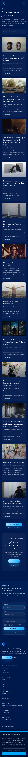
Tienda (3, 679)
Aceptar (14, 754)
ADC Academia (5, 710)
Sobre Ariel (4, 682)
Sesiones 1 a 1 (5, 668)
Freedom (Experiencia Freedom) (10, 708)
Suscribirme (13, 628)
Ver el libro (14, 565)
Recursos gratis (6, 677)
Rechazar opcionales (14, 750)
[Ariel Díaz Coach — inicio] (4, 3)
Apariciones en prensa (7, 691)
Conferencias (5, 675)
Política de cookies (12, 746)
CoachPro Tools (6, 717)
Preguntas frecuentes (7, 689)
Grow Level (4, 715)
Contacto (4, 693)
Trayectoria (5, 684)
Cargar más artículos (13, 524)
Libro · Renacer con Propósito (9, 665)
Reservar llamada (14, 561)
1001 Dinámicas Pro (6, 719)
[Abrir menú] (23, 3)
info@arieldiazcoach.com (8, 726)
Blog (3, 686)
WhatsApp (17, 657)
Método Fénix (5, 672)
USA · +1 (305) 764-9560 (8, 729)
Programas (4, 670)
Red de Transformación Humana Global (12, 705)
